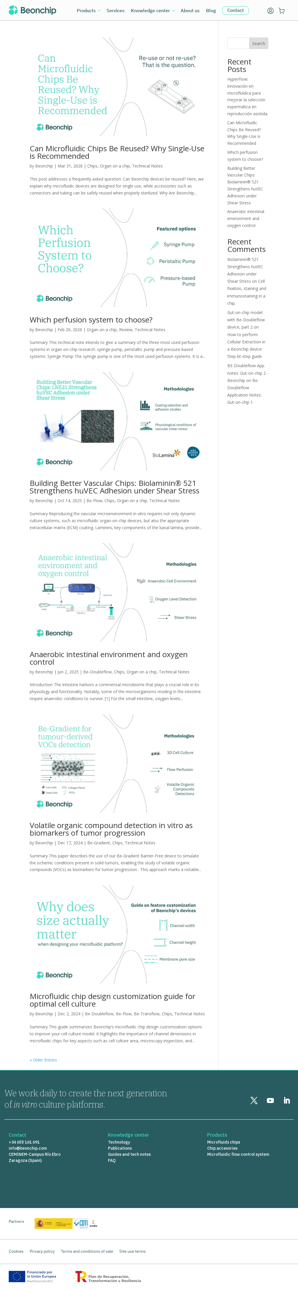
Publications (120, 1148)
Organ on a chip (115, 166)
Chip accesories (222, 1148)
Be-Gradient (98, 842)
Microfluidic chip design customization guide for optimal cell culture (112, 1000)
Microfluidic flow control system (238, 1154)
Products (86, 10)
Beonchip (44, 166)
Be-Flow (94, 500)
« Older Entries (43, 1060)
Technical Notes (147, 166)
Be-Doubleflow (97, 672)
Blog (211, 10)
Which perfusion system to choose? (91, 319)
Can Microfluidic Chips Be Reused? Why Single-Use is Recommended (117, 152)
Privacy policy (42, 1251)
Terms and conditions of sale (87, 1251)
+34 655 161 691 (24, 1142)
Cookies (16, 1251)
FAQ (112, 1160)
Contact (235, 10)
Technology (119, 1142)
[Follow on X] (254, 1101)
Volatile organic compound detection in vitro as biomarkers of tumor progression (111, 829)
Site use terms (132, 1251)
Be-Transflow (146, 1013)
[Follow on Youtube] (270, 1101)
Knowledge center (150, 10)
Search (258, 43)
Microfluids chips (223, 1142)
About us (190, 10)
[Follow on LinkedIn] (287, 1101)
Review (125, 329)
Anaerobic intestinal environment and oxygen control (109, 658)
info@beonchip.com (28, 1148)
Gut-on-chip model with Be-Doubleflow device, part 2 (246, 320)
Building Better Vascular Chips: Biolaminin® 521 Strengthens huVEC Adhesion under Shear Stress (114, 487)
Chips (92, 166)
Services (116, 10)
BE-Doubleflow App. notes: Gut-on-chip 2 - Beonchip (247, 373)
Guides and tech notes (129, 1154)
